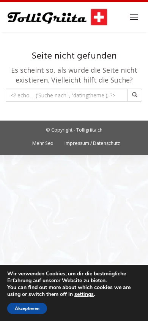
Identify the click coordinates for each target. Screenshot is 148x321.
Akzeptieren (27, 308)
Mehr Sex (42, 143)
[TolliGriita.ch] (57, 17)
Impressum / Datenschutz (92, 143)
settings (84, 294)
